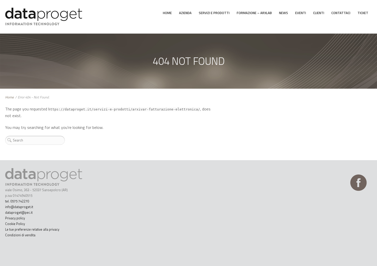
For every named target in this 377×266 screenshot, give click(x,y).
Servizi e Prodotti (214, 12)
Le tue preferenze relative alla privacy (32, 229)
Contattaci (340, 12)
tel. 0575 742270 (17, 201)
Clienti (318, 12)
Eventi (300, 12)
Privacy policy (15, 218)
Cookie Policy (15, 223)
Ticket (363, 12)
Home (167, 12)
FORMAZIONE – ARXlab (254, 12)
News (283, 12)
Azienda (185, 12)
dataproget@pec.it (19, 212)
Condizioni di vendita (20, 235)
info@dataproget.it (19, 206)
